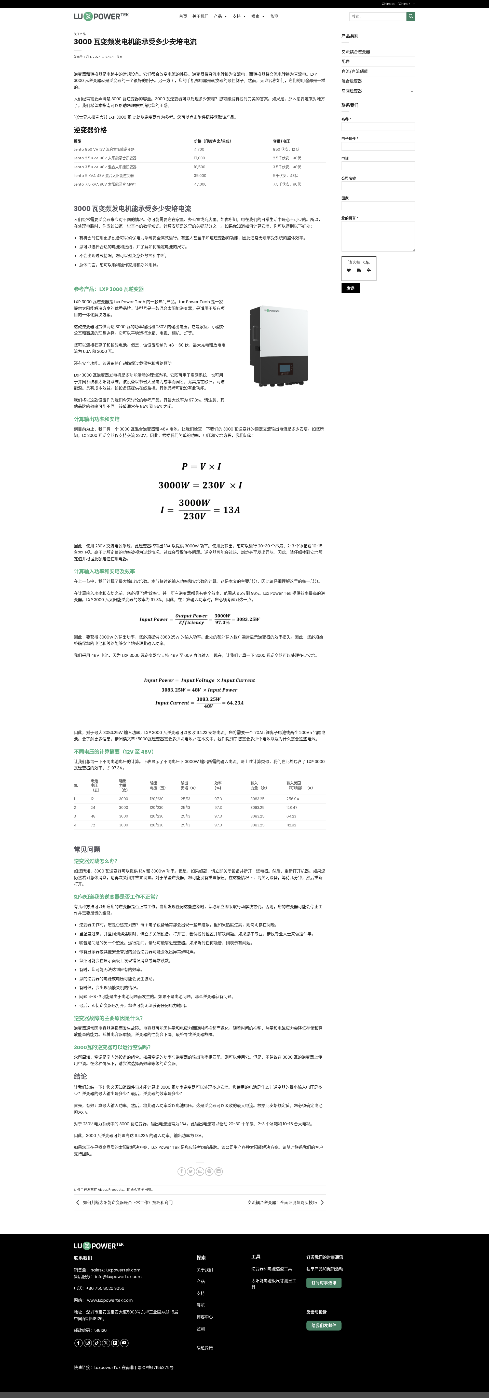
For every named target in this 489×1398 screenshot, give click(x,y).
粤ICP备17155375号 (155, 1368)
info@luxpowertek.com (118, 1277)
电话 (345, 158)
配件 (346, 61)
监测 (274, 16)
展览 (201, 1305)
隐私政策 (205, 1348)
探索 (255, 16)
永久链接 (137, 1189)
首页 (183, 16)
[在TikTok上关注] (97, 1343)
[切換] (412, 91)
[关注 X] (106, 1343)
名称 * (346, 118)
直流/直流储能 (355, 71)
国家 (345, 198)
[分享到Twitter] (191, 1171)
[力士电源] (101, 16)
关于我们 (200, 16)
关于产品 (80, 34)
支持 (237, 16)
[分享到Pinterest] (209, 1171)
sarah (110, 57)
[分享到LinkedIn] (218, 1171)
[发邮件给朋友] (200, 1171)
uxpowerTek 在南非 (115, 1368)
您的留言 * (350, 217)
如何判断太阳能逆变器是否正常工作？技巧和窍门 (127, 1203)
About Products (110, 1189)
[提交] (410, 16)
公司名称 (349, 178)
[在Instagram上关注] (88, 1343)
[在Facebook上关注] (78, 1343)
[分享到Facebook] (182, 1171)
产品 (218, 16)
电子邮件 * (350, 138)
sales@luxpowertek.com (115, 1270)
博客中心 (205, 1317)
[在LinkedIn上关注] (115, 1343)
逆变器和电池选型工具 (271, 1269)
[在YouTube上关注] (124, 1343)
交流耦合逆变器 (356, 52)
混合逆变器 (352, 81)
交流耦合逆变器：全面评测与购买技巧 (283, 1203)
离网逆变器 (352, 91)
